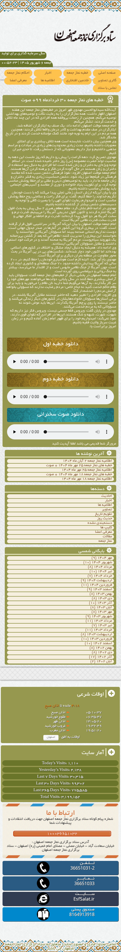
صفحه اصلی (107, 73)
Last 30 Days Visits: (53, 784)
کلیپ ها (106, 528)
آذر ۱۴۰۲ (104, 657)
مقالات (107, 537)
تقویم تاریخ (103, 514)
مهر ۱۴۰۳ (104, 612)
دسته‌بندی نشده (100, 523)
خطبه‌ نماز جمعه (77, 73)
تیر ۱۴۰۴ (105, 572)
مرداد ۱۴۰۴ (103, 567)
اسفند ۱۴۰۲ (102, 644)
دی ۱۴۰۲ (105, 653)
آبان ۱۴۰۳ (104, 608)
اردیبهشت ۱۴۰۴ (99, 581)
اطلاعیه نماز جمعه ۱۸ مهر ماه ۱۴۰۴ (87, 479)
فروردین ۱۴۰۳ (100, 639)
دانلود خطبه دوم (61, 379)
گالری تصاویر (107, 81)
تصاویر (107, 510)
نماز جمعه (105, 541)
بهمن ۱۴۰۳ (103, 594)
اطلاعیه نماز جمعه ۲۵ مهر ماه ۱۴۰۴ (87, 470)
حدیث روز (104, 519)
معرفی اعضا (18, 81)
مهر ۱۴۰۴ (104, 558)
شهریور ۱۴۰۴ (101, 563)
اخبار (47, 73)
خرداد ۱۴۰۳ (102, 630)
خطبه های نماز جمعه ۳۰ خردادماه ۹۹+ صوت (62, 100)
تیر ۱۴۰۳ (105, 626)
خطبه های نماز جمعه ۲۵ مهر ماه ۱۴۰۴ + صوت (79, 466)
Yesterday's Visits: (55, 770)
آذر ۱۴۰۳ (104, 603)
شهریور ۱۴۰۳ (101, 617)
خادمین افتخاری (77, 81)
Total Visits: (50, 797)
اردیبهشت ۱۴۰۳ (99, 635)
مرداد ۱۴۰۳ (103, 621)
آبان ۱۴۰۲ (104, 662)
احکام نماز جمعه (18, 73)
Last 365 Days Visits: (52, 790)
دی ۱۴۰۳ (105, 599)
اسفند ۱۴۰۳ (102, 590)
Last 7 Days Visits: (53, 777)
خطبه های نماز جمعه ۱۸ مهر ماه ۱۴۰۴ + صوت (79, 475)
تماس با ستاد (107, 88)
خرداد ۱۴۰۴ (102, 576)
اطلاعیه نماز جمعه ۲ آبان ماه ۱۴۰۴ (87, 461)
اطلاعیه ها (48, 81)
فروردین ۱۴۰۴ (100, 585)
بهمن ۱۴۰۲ (103, 648)
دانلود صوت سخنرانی (60, 415)
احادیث (106, 496)
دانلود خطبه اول (60, 344)
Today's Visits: (55, 763)
